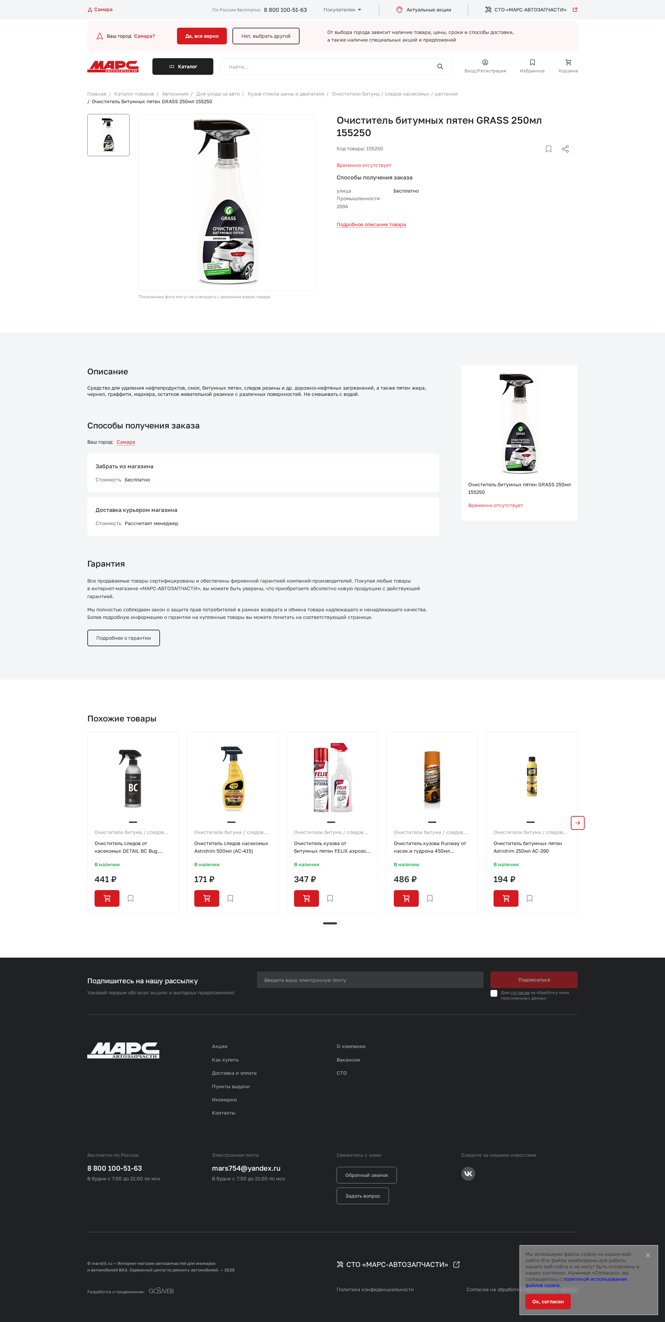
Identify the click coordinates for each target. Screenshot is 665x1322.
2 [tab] (341, 923)
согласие (520, 992)
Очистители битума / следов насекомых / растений (129, 832)
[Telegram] (529, 157)
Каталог (187, 66)
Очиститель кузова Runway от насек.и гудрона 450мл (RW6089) (430, 847)
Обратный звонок (366, 1175)
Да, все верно (202, 36)
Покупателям (339, 9)
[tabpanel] (133, 823)
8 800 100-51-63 (285, 9)
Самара (126, 442)
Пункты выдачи (231, 1086)
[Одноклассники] (552, 157)
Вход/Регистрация (485, 70)
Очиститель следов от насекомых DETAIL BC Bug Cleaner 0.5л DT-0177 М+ (126, 847)
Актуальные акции (429, 9)
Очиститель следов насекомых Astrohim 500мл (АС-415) (231, 847)
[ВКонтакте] (541, 157)
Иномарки (224, 1099)
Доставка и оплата (234, 1073)
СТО (342, 1073)
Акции (220, 1046)
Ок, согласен (548, 1301)
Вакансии (348, 1060)
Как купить (225, 1060)
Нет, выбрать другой (266, 36)
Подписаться (534, 980)
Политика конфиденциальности (375, 1289)
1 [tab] (330, 923)
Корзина (568, 70)
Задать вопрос (362, 1196)
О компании (351, 1046)
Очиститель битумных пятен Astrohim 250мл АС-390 (528, 847)
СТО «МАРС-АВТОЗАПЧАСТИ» (531, 9)
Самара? (144, 36)
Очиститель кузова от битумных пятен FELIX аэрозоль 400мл (332, 847)
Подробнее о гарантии (123, 638)
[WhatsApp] (563, 157)
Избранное (532, 70)
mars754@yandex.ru (246, 1168)
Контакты (223, 1113)
